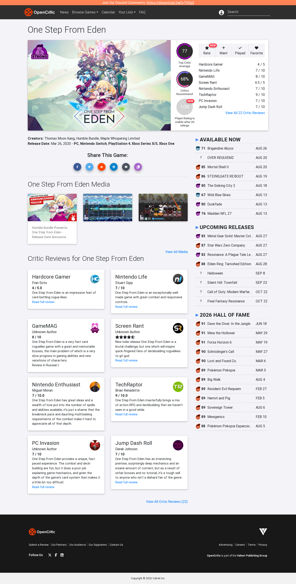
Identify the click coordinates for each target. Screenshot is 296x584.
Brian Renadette (127, 390)
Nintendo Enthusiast (56, 384)
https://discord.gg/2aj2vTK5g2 (170, 2)
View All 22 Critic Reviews (245, 113)
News (64, 12)
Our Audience (77, 544)
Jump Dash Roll (133, 443)
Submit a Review (39, 544)
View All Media (176, 252)
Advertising (226, 544)
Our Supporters (98, 544)
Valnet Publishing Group (252, 555)
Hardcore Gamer (51, 277)
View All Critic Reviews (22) (167, 501)
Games (84, 12)
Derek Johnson (126, 449)
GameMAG (44, 326)
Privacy (263, 544)
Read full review (43, 302)
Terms (252, 544)
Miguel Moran (42, 390)
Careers (240, 544)
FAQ (142, 12)
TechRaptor (129, 384)
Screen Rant (129, 326)
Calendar (108, 12)
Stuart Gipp (124, 283)
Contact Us (116, 544)
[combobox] (249, 11)
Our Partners (59, 544)
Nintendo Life (131, 277)
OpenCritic (214, 555)
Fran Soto (39, 283)
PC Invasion (45, 443)
